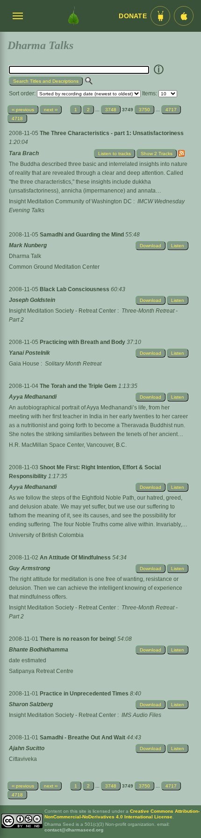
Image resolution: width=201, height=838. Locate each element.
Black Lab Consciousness (75, 289)
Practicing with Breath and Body (83, 342)
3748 (110, 109)
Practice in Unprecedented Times (85, 693)
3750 (144, 109)
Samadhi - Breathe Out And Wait (83, 737)
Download (150, 245)
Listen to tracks (114, 153)
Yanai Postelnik (29, 353)
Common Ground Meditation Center (54, 267)
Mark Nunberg (28, 245)
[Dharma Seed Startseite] (73, 16)
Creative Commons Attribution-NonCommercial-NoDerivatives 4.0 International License (122, 814)
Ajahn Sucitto (26, 748)
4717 (171, 109)
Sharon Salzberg (31, 704)
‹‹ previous (23, 109)
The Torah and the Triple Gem (79, 386)
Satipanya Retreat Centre (41, 671)
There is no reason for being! (78, 639)
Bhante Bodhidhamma (38, 649)
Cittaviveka (23, 759)
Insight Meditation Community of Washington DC (70, 201)
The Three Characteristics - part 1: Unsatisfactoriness (112, 133)
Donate (133, 16)
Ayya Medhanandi (33, 397)
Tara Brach (24, 153)
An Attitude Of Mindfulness (76, 557)
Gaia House (24, 363)
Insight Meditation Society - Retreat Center (62, 311)
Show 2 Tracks (156, 153)
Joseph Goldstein (32, 300)
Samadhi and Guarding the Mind (82, 234)
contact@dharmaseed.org (73, 829)
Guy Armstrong (29, 568)
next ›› (50, 109)
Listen (177, 245)
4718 (17, 118)
